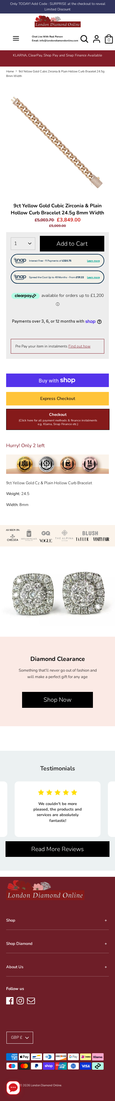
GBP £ (16, 1037)
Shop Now (57, 700)
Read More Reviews (57, 849)
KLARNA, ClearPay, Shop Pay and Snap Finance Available (57, 55)
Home (10, 71)
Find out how (79, 346)
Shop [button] (10, 920)
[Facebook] (9, 1000)
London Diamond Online (46, 1085)
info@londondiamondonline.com (59, 40)
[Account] (96, 36)
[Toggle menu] (16, 39)
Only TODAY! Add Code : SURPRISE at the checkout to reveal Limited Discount (57, 7)
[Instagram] (20, 1000)
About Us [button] (14, 967)
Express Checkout (57, 398)
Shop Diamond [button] (19, 943)
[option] (57, 55)
